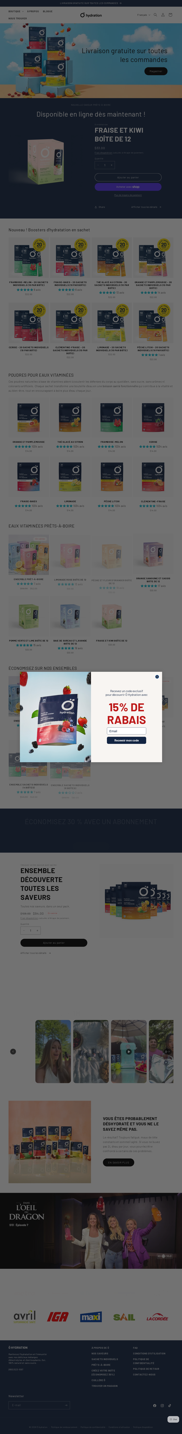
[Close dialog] (157, 676)
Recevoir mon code (126, 740)
